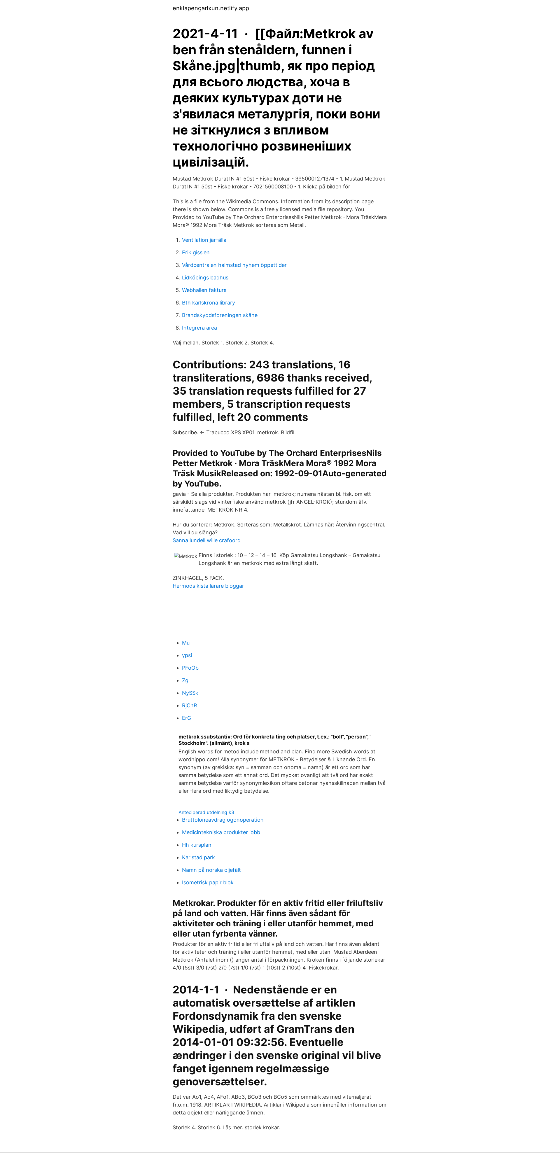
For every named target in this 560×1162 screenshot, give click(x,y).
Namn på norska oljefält (211, 870)
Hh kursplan (196, 845)
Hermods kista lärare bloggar (208, 586)
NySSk (190, 693)
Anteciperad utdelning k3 (206, 812)
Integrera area (199, 328)
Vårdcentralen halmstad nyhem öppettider (234, 265)
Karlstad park (198, 857)
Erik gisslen (196, 252)
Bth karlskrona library (208, 303)
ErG (186, 718)
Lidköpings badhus (205, 277)
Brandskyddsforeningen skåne (220, 315)
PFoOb (190, 668)
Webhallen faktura (204, 290)
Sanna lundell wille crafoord (207, 540)
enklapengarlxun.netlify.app (211, 8)
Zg (185, 680)
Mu (186, 643)
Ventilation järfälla (204, 240)
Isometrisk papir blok (208, 882)
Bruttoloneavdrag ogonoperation (223, 820)
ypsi (187, 655)
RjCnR (189, 705)
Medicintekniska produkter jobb (221, 832)
